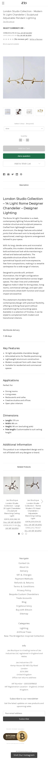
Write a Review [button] (36, 39)
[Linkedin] (17, 174)
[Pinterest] (21, 174)
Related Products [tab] (24, 467)
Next (42, 501)
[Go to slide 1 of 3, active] (19, 534)
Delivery (24, 571)
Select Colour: (24, 123)
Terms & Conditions (24, 586)
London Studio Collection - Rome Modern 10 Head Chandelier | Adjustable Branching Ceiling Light (33, 510)
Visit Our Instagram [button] (24, 755)
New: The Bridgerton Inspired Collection (24, 636)
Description (24, 185)
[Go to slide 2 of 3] (22, 534)
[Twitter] (12, 174)
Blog (24, 602)
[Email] (8, 174)
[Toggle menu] (3, 3)
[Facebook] (4, 174)
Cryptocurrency (24, 606)
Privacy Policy (24, 590)
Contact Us (24, 563)
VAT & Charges (24, 575)
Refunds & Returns (24, 582)
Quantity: (24, 136)
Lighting (24, 628)
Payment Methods (24, 578)
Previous (3, 501)
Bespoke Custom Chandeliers (24, 594)
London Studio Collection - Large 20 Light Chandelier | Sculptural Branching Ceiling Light (12, 509)
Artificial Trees (24, 632)
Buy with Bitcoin (24, 609)
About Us (24, 567)
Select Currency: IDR (13, 28)
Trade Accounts (24, 598)
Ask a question (24, 156)
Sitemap (24, 613)
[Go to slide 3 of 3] (26, 534)
